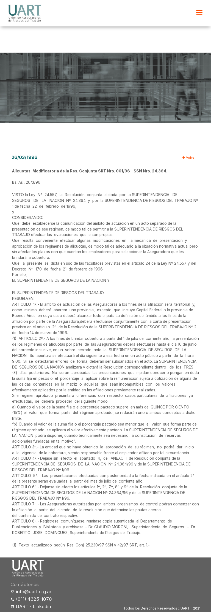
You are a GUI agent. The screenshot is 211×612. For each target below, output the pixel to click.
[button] (199, 12)
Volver (190, 157)
